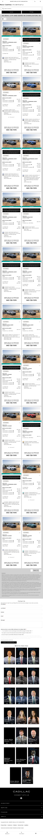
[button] (40, 571)
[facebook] (21, 798)
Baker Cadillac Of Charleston (16, 822)
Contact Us (10, 825)
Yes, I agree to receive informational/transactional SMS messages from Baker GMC (16, 632)
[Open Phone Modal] (35, 1)
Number (2, 612)
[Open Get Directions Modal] (40, 1)
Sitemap (15, 825)
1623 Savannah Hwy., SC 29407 (11, 70)
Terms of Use (20, 825)
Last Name (3, 608)
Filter (32, 12)
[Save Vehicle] (19, 39)
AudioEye (26, 825)
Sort (12, 12)
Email (2, 616)
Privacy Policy (3, 825)
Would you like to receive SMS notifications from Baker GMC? (13, 629)
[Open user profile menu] (36, 833)
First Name (3, 604)
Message (3, 620)
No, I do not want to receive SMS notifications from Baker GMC (12, 634)
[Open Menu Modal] (2, 1)
